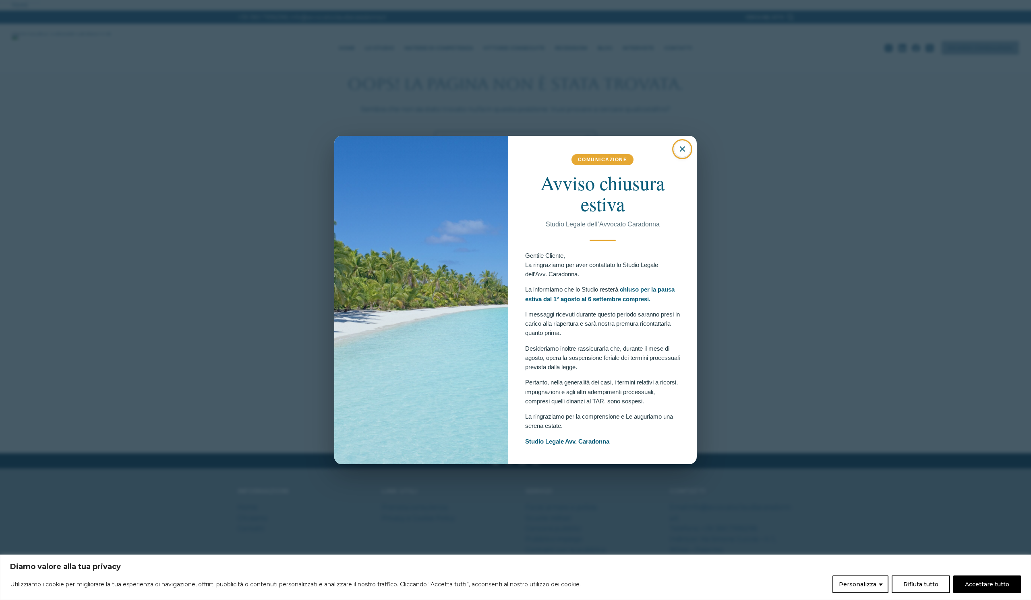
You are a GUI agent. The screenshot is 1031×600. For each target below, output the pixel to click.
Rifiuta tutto (920, 584)
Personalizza (857, 584)
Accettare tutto (987, 584)
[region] (515, 577)
